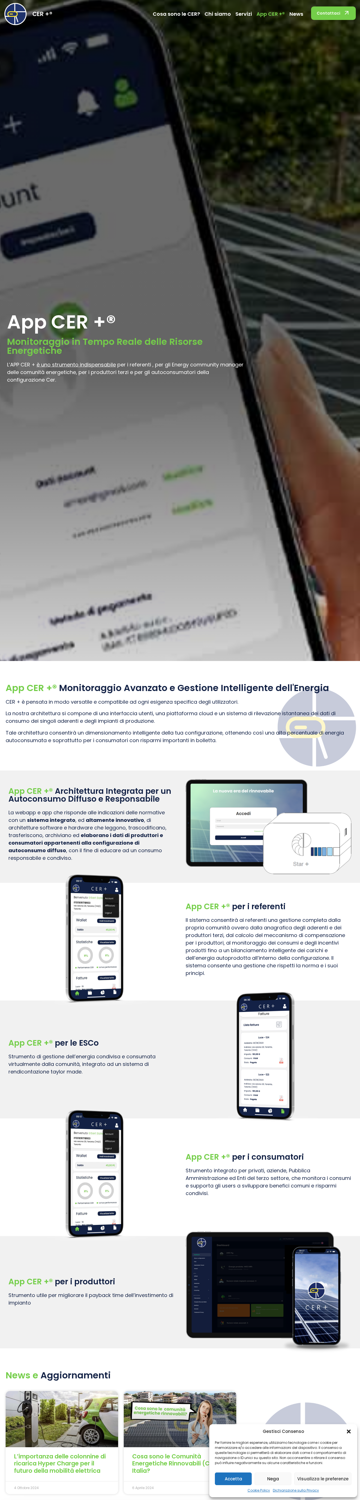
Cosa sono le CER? (176, 13)
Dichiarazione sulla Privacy (296, 1490)
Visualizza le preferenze (322, 1479)
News (296, 13)
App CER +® (270, 13)
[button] (349, 1431)
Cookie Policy (259, 1490)
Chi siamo (217, 13)
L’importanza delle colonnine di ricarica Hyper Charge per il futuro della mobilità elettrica (60, 1463)
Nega (273, 1479)
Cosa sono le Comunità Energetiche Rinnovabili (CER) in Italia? (179, 1463)
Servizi (243, 13)
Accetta (233, 1479)
